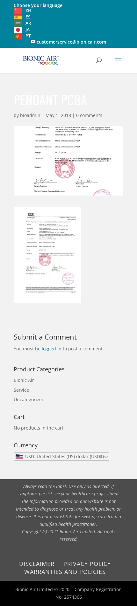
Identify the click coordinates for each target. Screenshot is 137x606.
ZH (28, 10)
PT (28, 36)
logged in (51, 349)
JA (27, 29)
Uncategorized (29, 399)
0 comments (89, 115)
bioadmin (30, 115)
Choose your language (38, 5)
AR (28, 23)
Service (21, 390)
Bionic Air (24, 380)
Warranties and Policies (65, 571)
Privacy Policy (87, 564)
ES (28, 17)
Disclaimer (36, 564)
